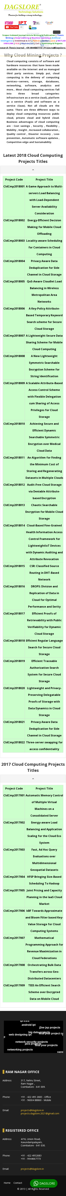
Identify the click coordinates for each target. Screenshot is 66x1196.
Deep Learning (22, 38)
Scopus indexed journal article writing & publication (28, 35)
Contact (18, 1182)
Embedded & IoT (23, 40)
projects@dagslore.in (32, 1110)
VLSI (17, 43)
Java (53, 40)
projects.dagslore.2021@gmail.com (40, 1113)
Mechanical (27, 43)
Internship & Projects (51, 43)
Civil (37, 43)
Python (36, 40)
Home (7, 1182)
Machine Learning (40, 38)
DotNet (45, 40)
